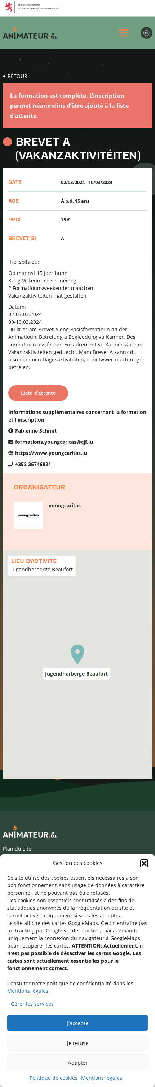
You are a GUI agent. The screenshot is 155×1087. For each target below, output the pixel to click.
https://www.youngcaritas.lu (51, 453)
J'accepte (77, 1023)
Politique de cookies (54, 1077)
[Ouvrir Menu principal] (124, 33)
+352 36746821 (33, 464)
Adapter (78, 1062)
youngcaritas (65, 505)
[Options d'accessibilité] (146, 33)
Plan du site (17, 848)
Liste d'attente (38, 393)
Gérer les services (32, 1003)
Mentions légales (27, 990)
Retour (17, 76)
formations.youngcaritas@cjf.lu (54, 441)
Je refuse (77, 1042)
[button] (144, 863)
